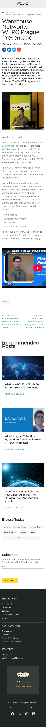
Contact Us (7, 654)
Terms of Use (28, 708)
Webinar (5, 302)
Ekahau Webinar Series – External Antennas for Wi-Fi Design (11, 323)
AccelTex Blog (11, 12)
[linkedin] (9, 50)
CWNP (18, 538)
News (36, 538)
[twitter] (14, 50)
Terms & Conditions (10, 638)
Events (27, 538)
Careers (5, 635)
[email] (19, 50)
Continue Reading (14, 394)
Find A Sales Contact (11, 642)
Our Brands (7, 631)
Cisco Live (8, 538)
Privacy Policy (15, 708)
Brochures (6, 607)
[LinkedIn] (33, 714)
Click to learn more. (23, 686)
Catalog (5, 611)
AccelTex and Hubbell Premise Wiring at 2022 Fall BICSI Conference (34, 323)
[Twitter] (19, 714)
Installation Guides (10, 615)
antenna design (20, 527)
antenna (7, 527)
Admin (16, 44)
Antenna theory (36, 527)
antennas (23, 532)
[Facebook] (12, 714)
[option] (23, 291)
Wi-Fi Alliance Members (12, 658)
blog (33, 532)
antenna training (10, 532)
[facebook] (4, 50)
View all (7, 544)
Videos (5, 618)
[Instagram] (26, 714)
